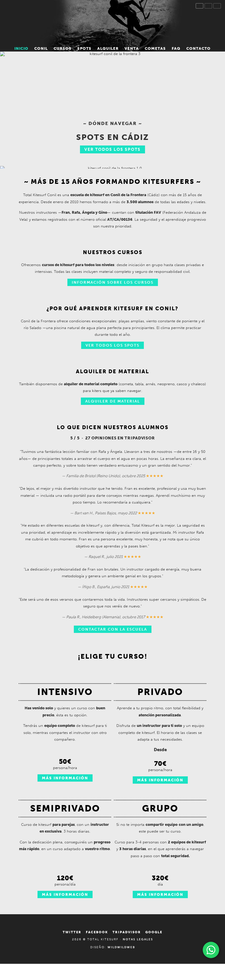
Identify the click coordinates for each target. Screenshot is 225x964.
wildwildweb (121, 947)
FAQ (176, 48)
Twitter (72, 932)
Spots (84, 48)
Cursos (62, 48)
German (217, 5)
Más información (65, 778)
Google (153, 932)
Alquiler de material (112, 401)
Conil (41, 48)
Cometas (155, 48)
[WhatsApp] (211, 950)
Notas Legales (138, 939)
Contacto (198, 48)
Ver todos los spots (112, 149)
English (208, 5)
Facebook (97, 932)
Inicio (112, 21)
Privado (160, 691)
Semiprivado (65, 808)
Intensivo (65, 691)
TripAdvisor (126, 932)
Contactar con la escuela (112, 629)
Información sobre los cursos (113, 282)
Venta (132, 48)
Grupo (160, 808)
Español (199, 5)
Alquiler (108, 48)
